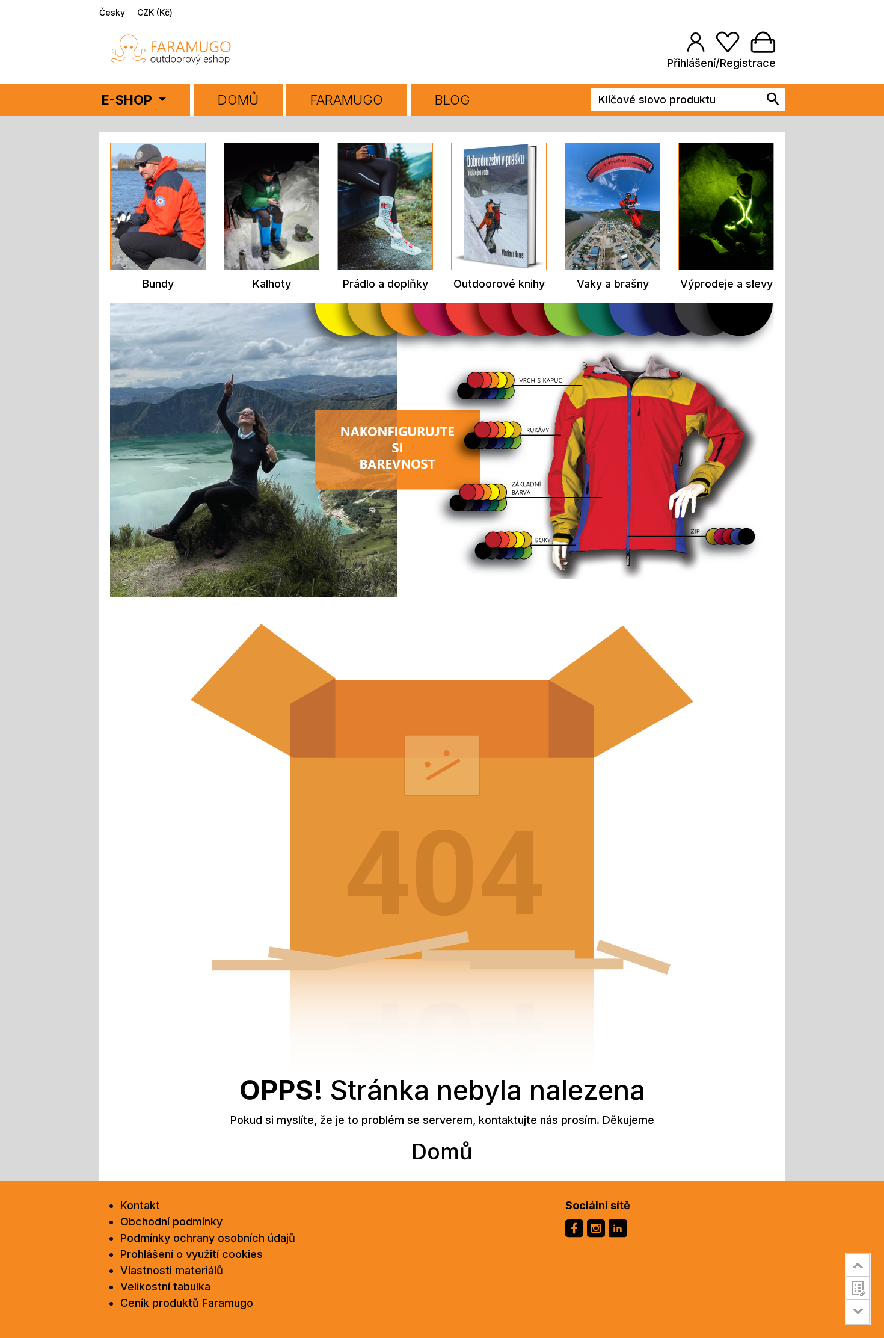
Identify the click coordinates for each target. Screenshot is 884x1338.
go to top (858, 1265)
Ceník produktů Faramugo (186, 1302)
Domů (238, 100)
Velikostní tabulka (165, 1286)
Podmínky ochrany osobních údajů (207, 1238)
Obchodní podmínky (171, 1221)
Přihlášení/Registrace (721, 63)
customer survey (858, 1288)
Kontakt (140, 1205)
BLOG (452, 100)
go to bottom (858, 1312)
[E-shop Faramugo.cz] (171, 49)
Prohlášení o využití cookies (191, 1254)
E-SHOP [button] (128, 100)
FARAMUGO (346, 100)
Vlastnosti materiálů (171, 1270)
